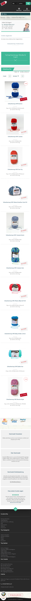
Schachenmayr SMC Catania (15, 136)
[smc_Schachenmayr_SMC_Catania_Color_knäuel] (15, 255)
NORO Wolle (4, 551)
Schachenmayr (4, 555)
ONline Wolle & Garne (6, 552)
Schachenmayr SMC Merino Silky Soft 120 (15, 301)
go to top (14, 510)
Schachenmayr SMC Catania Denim (15, 235)
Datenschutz (4, 524)
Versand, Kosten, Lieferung (7, 521)
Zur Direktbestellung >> (15, 481)
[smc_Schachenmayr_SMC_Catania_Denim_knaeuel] (15, 222)
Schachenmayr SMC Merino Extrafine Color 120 (15, 202)
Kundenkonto (26, 10)
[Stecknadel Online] (4, 3)
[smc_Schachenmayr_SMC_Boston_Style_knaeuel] (15, 387)
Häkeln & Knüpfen (5, 535)
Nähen (2, 537)
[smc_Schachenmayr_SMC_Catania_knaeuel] (15, 124)
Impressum (3, 527)
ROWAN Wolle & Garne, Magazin (8, 553)
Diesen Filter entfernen (18, 71)
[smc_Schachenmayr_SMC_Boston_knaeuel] (15, 91)
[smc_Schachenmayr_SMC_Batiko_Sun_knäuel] (15, 354)
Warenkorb (18, 10)
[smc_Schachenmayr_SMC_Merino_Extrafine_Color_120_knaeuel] (15, 190)
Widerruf (3, 526)
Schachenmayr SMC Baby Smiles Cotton (15, 333)
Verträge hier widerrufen (15, 595)
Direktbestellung (7, 477)
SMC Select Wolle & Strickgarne (8, 556)
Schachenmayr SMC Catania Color (15, 268)
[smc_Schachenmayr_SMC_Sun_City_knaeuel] (15, 157)
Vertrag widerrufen (5, 518)
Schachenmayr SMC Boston (15, 103)
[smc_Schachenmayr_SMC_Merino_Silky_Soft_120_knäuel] (15, 288)
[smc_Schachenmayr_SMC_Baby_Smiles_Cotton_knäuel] (15, 321)
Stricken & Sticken (5, 536)
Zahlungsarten (4, 520)
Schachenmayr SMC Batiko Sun (15, 366)
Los (28, 3)
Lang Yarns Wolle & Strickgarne (8, 549)
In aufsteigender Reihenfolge (18, 75)
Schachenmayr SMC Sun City (15, 169)
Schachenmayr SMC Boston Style (15, 399)
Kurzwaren (3, 540)
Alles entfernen (25, 72)
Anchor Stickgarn (5, 548)
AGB (2, 523)
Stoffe (2, 539)
